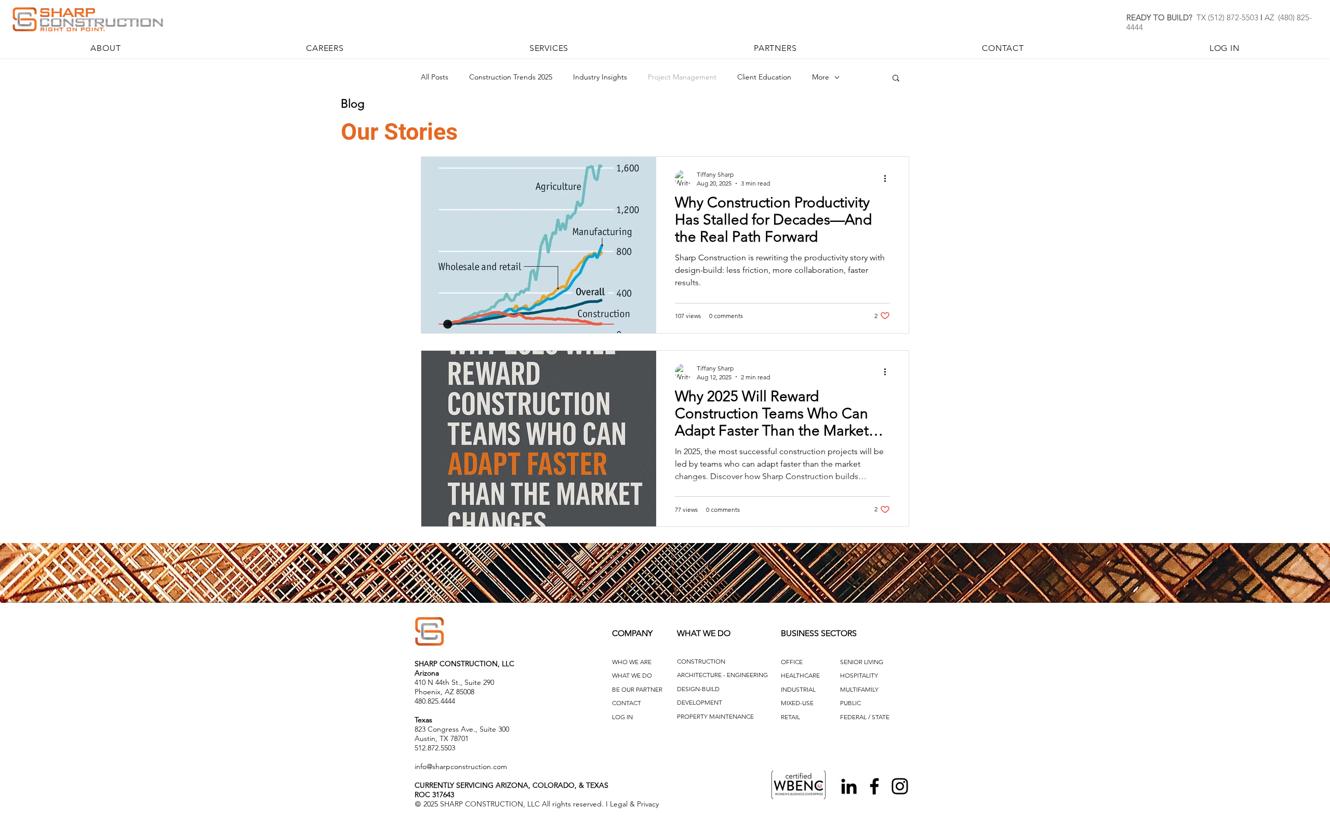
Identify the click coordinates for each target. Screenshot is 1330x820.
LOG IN (622, 717)
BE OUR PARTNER (637, 689)
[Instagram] (900, 786)
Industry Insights (600, 77)
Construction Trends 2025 (510, 77)
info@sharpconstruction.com (461, 766)
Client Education (764, 77)
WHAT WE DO (632, 675)
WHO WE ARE (631, 662)
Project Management (682, 77)
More (820, 77)
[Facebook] (874, 786)
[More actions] (888, 178)
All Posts (434, 77)
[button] (896, 78)
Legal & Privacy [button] (634, 804)
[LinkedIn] (849, 786)
